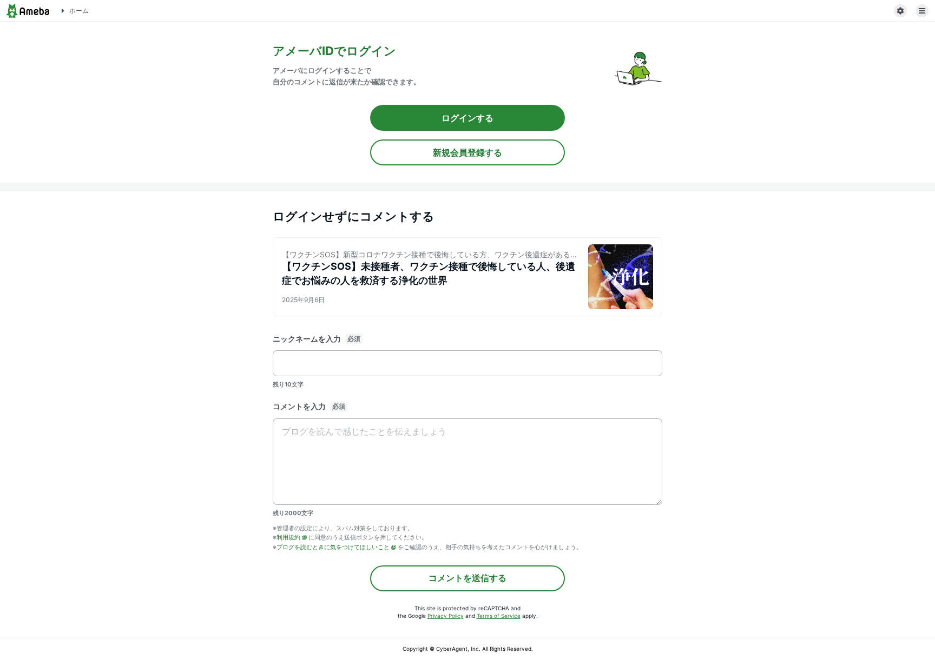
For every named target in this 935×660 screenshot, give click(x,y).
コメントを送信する (467, 577)
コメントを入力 (299, 406)
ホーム (79, 10)
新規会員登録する (467, 152)
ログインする (467, 117)
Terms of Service (499, 615)
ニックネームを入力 (307, 338)
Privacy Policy (445, 615)
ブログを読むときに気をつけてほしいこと (333, 547)
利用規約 (288, 537)
